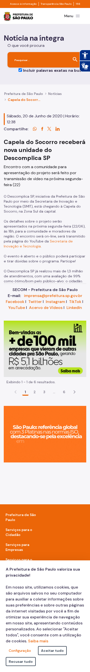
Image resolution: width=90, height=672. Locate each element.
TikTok (75, 301)
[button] (74, 392)
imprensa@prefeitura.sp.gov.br (53, 295)
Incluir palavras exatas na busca (54, 70)
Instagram (55, 301)
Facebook (15, 301)
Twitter (35, 301)
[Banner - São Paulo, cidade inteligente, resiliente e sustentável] (45, 434)
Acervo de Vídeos (45, 307)
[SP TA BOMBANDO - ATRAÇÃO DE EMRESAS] (45, 348)
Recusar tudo (21, 661)
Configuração (20, 650)
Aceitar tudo (52, 650)
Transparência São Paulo (56, 4)
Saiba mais (38, 641)
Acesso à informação (23, 4)
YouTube (16, 307)
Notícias (55, 93)
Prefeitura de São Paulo (23, 93)
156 (78, 4)
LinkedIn (74, 307)
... (54, 392)
